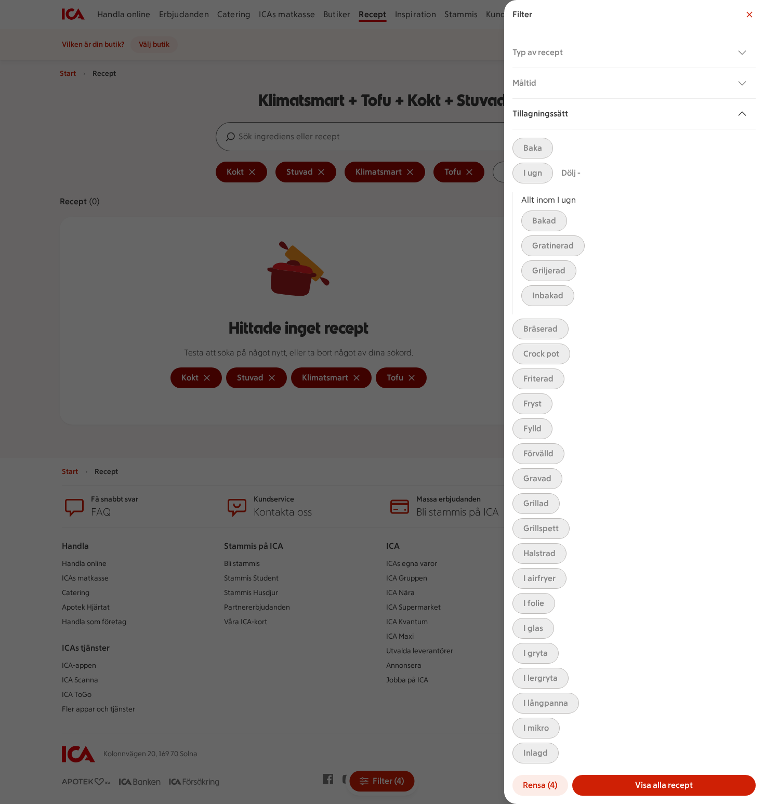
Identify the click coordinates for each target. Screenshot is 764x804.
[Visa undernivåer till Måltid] (744, 83)
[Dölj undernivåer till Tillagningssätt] (744, 114)
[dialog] (634, 402)
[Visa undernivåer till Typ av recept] (744, 52)
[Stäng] (749, 14)
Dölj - (571, 173)
